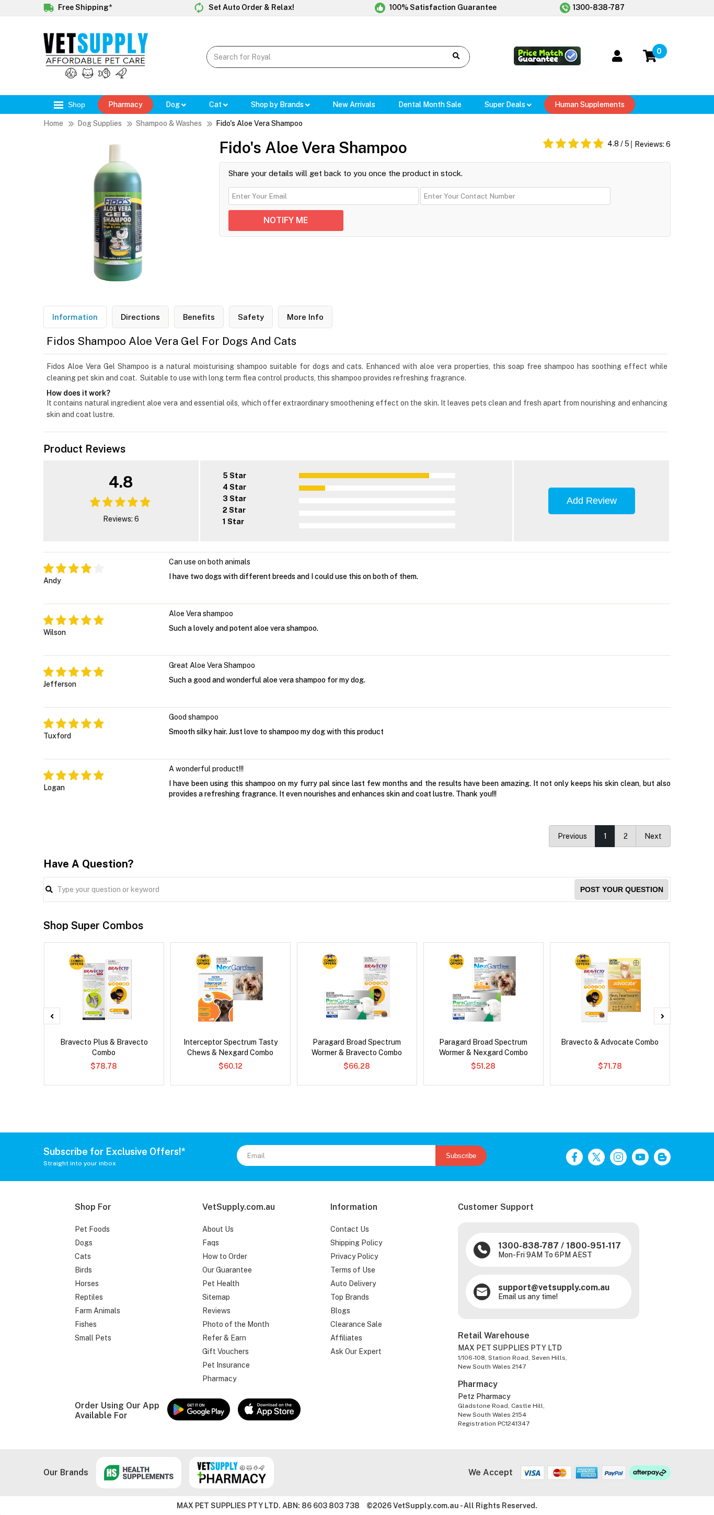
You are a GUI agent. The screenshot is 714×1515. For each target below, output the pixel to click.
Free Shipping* (84, 7)
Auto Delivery (353, 1283)
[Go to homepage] (95, 76)
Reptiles (89, 1297)
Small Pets (93, 1338)
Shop (75, 104)
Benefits (199, 317)
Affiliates (346, 1338)
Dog (173, 104)
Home (53, 123)
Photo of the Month (235, 1324)
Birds (83, 1270)
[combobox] (318, 57)
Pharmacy (125, 104)
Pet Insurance (226, 1365)
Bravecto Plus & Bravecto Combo (104, 1047)
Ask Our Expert (356, 1351)
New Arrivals (353, 104)
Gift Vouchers (225, 1351)
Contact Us (349, 1229)
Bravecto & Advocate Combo (610, 1042)
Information (75, 317)
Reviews (216, 1310)
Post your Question (621, 889)
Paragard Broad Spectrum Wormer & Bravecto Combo (357, 1047)
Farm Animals (97, 1310)
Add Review (592, 500)
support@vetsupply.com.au (553, 1287)
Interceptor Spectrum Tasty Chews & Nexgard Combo (230, 1047)
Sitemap (216, 1297)
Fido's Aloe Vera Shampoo (259, 123)
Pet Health (220, 1283)
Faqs (210, 1243)
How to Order (224, 1256)
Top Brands (349, 1297)
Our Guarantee (227, 1270)
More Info (305, 317)
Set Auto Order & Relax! (250, 7)
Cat (216, 104)
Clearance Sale (356, 1324)
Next (653, 836)
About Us (218, 1229)
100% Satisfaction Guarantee (442, 7)
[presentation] (51, 1016)
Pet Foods (92, 1229)
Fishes (86, 1324)
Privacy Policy (354, 1256)
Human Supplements (590, 104)
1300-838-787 (599, 7)
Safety (251, 317)
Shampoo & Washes (169, 123)
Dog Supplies (99, 123)
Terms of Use (352, 1270)
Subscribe (461, 1156)
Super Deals (506, 104)
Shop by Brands (278, 104)
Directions (140, 317)
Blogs (340, 1310)
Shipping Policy (356, 1243)
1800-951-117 (593, 1246)
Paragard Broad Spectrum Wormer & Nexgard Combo (483, 1047)
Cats (83, 1256)
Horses (87, 1283)
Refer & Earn (224, 1338)
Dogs (84, 1243)
